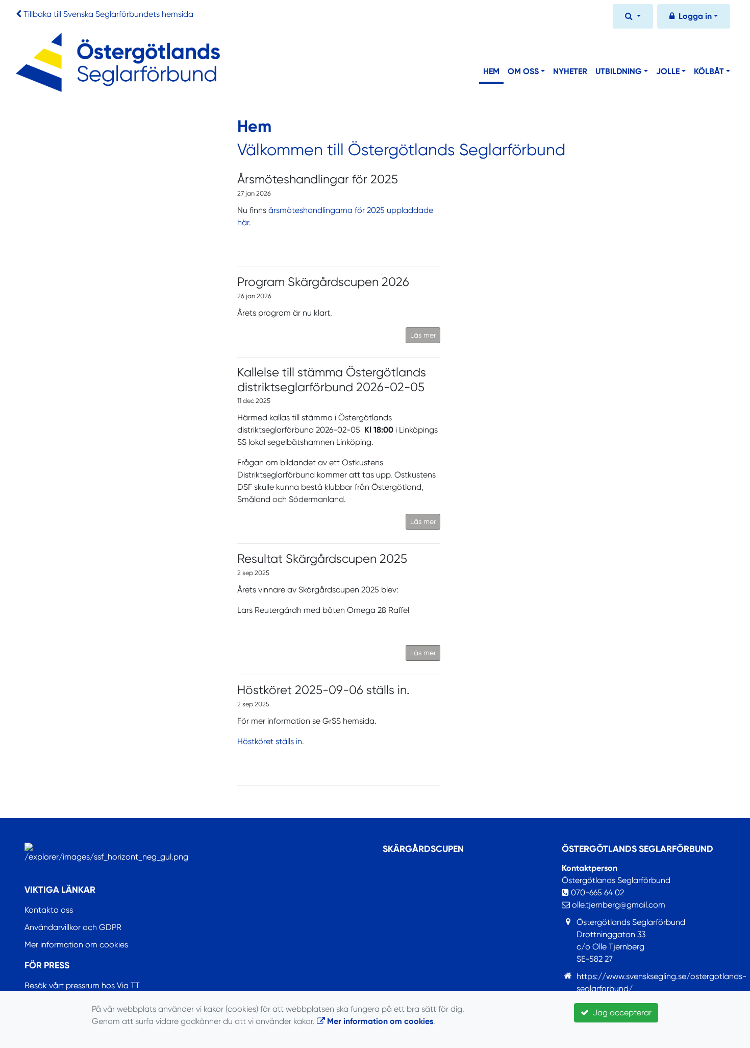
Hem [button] (491, 71)
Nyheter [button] (570, 71)
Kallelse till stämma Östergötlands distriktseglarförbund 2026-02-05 (331, 379)
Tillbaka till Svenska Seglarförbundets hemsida (108, 14)
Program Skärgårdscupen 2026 (323, 282)
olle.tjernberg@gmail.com (617, 905)
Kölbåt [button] (709, 71)
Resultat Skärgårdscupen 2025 (322, 559)
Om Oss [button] (523, 71)
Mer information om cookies (76, 944)
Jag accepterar (620, 1012)
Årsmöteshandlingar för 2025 (317, 179)
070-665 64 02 (596, 892)
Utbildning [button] (618, 71)
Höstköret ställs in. (270, 741)
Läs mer (423, 335)
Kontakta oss (48, 910)
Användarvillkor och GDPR (72, 927)
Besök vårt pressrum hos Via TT (82, 985)
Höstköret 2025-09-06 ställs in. (323, 690)
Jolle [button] (668, 71)
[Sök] (633, 17)
